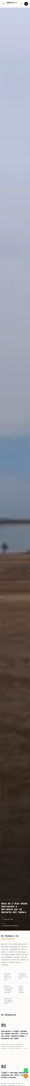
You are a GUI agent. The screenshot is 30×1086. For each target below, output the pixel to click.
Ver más (25, 1048)
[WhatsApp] (26, 1070)
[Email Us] (26, 1076)
